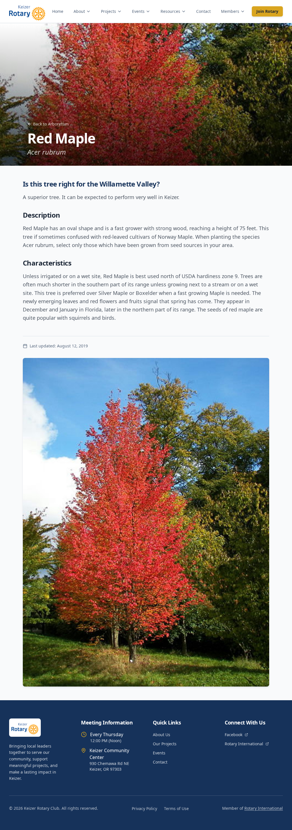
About (79, 11)
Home (57, 11)
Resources (170, 11)
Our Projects (165, 743)
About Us (161, 734)
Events (138, 11)
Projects (108, 11)
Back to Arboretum (51, 124)
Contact (203, 11)
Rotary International (244, 743)
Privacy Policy (144, 808)
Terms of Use (176, 808)
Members (230, 11)
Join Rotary (267, 11)
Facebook (233, 734)
